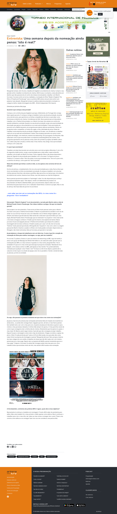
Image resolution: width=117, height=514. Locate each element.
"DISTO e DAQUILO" (62, 482)
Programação (89, 476)
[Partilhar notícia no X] (21, 46)
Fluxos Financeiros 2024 (13, 485)
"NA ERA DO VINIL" (38, 489)
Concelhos (9, 9)
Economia (53, 9)
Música (48, 4)
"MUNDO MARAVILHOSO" (40, 486)
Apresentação (10, 477)
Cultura (41, 9)
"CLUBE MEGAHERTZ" (39, 492)
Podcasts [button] (38, 4)
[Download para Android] (68, 505)
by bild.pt (98, 511)
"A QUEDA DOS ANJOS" (63, 492)
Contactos (9, 493)
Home (8, 36)
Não (95, 14)
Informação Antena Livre (92, 478)
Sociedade (17, 9)
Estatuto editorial (11, 480)
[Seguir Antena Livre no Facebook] (8, 497)
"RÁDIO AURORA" (38, 482)
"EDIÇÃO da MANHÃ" (39, 476)
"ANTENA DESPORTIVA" (63, 486)
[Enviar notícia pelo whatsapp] (25, 46)
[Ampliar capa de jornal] (98, 78)
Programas (58, 4)
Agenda (67, 4)
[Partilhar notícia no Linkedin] (23, 46)
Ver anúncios (89, 494)
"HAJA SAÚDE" (37, 499)
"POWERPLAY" (60, 489)
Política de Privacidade (13, 488)
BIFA (42, 456)
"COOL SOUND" (37, 479)
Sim (100, 14)
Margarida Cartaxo (23, 456)
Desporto (35, 9)
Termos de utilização (12, 490)
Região (23, 9)
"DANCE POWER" (61, 479)
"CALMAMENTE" (37, 496)
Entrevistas (67, 9)
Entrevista (11, 456)
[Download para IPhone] (81, 505)
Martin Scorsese (51, 456)
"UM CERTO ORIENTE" (62, 496)
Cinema (34, 456)
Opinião (88, 484)
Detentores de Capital (13, 482)
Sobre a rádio (27, 4)
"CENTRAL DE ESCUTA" (63, 476)
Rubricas (88, 481)
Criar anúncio (89, 497)
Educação (60, 9)
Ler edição (104, 96)
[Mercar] (98, 46)
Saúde (29, 9)
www (93, 96)
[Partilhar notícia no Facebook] (19, 46)
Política (47, 9)
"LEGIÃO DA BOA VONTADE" (64, 499)
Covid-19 (13, 36)
